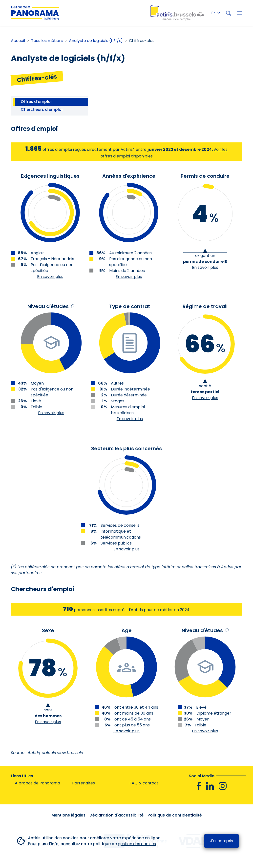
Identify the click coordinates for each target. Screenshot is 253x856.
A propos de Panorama (37, 783)
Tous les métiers (47, 40)
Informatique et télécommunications (121, 534)
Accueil (18, 40)
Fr (213, 13)
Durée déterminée (129, 395)
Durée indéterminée (130, 389)
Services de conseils (120, 525)
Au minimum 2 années (130, 253)
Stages (117, 401)
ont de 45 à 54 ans (132, 719)
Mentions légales (68, 815)
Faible (36, 407)
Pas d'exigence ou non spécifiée (52, 267)
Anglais (37, 253)
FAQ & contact (143, 783)
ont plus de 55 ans (132, 725)
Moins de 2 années (127, 270)
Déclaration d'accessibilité (116, 815)
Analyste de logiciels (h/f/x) (96, 40)
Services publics (116, 543)
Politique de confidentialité (175, 815)
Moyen (203, 719)
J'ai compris (221, 841)
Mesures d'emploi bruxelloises (128, 410)
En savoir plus (50, 276)
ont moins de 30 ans (133, 713)
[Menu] (239, 13)
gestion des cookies (137, 844)
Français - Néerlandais (52, 259)
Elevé (36, 401)
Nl (215, 22)
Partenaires (83, 783)
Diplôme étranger (213, 713)
